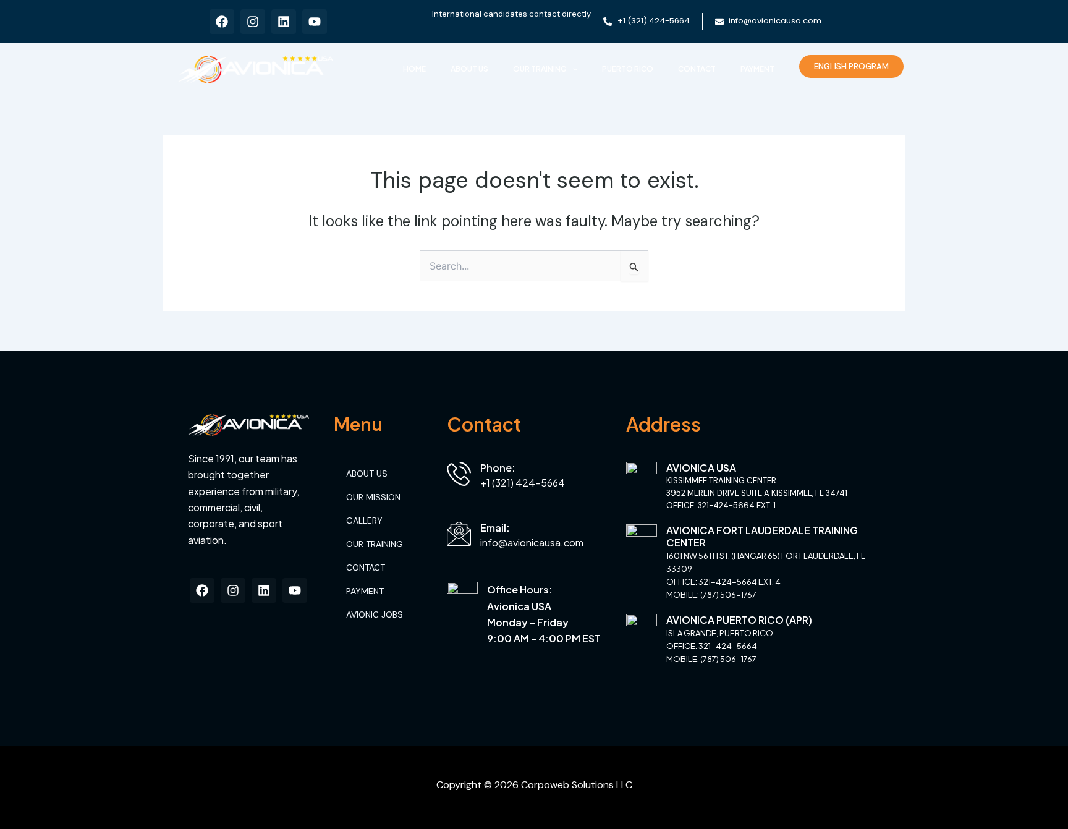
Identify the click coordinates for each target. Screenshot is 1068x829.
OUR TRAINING (540, 69)
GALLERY (364, 520)
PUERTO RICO (627, 69)
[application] (572, 69)
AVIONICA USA (701, 467)
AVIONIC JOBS (374, 614)
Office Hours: (520, 589)
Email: (495, 527)
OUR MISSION (373, 497)
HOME (414, 69)
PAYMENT (757, 69)
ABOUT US (469, 69)
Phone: (497, 467)
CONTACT (697, 69)
